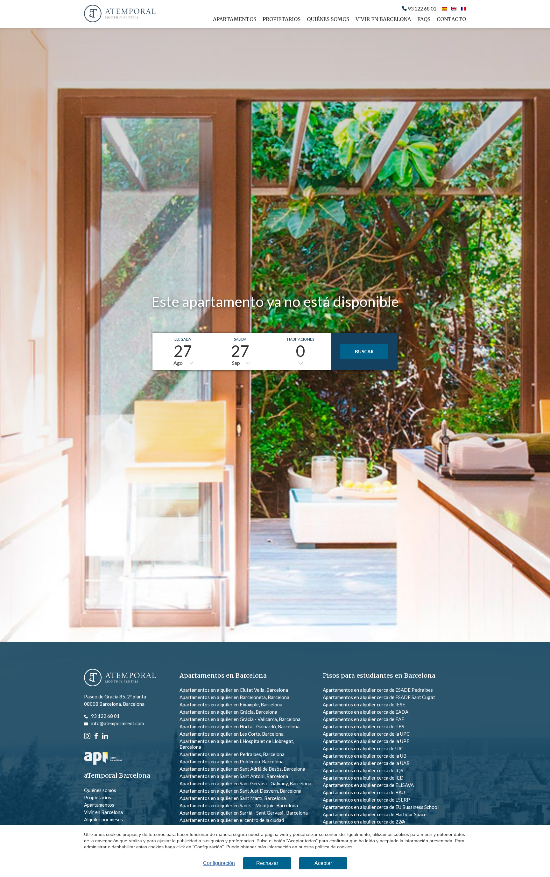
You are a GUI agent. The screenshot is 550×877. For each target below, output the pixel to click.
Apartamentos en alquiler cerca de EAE (363, 719)
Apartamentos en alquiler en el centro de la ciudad (232, 820)
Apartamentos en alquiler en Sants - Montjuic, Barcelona (239, 805)
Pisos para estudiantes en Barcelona (379, 675)
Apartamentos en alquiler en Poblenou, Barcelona (232, 761)
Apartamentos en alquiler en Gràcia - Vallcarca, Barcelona (240, 719)
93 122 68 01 (422, 8)
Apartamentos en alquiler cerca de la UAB (366, 763)
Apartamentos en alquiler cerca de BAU (364, 792)
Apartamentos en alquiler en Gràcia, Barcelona (228, 712)
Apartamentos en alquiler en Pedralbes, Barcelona (232, 754)
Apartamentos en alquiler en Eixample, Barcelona (231, 704)
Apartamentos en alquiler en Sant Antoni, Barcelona (234, 776)
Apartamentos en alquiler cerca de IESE (364, 704)
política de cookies (333, 846)
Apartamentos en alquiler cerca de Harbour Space (375, 814)
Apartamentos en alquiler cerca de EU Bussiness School (381, 807)
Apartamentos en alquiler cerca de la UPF (366, 741)
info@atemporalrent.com (117, 723)
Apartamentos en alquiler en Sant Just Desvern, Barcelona (240, 791)
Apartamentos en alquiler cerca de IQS (363, 770)
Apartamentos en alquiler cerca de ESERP (366, 800)
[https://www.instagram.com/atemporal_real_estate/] (87, 735)
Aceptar (323, 863)
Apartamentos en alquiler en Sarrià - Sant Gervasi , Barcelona (244, 813)
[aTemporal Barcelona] (120, 678)
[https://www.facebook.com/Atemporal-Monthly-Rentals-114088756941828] (96, 735)
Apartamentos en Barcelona (223, 675)
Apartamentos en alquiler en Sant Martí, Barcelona (233, 798)
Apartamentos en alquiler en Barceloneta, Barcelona (234, 697)
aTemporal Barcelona (117, 775)
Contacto (451, 19)
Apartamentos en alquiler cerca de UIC (363, 748)
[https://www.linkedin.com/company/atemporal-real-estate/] (105, 735)
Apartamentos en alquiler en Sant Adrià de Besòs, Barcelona (242, 769)
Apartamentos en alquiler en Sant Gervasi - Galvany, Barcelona (245, 783)
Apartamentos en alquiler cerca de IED (363, 778)
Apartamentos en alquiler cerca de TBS (363, 726)
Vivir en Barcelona (383, 19)
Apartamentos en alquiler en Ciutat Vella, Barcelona (234, 690)
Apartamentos (234, 19)
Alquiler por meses (103, 819)
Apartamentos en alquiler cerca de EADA (365, 712)
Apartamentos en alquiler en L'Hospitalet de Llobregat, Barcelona (237, 744)
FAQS (423, 19)
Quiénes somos (328, 19)
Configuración (219, 863)
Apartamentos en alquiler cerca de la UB (364, 756)
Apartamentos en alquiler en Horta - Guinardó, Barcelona (240, 726)
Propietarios (281, 19)
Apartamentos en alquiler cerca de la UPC (366, 734)
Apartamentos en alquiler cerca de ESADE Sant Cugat (379, 697)
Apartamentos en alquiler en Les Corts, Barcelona (232, 734)
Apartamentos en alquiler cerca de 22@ (364, 821)
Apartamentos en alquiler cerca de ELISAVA (368, 785)
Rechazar (267, 863)
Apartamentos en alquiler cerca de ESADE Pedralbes (378, 690)
